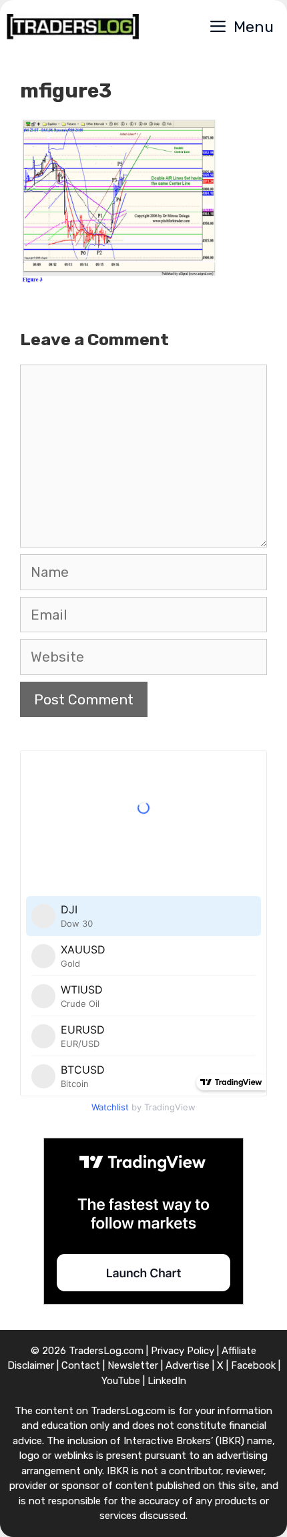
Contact (80, 1365)
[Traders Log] (73, 26)
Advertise (188, 1365)
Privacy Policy (182, 1351)
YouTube (120, 1381)
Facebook (253, 1365)
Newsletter (132, 1365)
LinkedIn (167, 1381)
